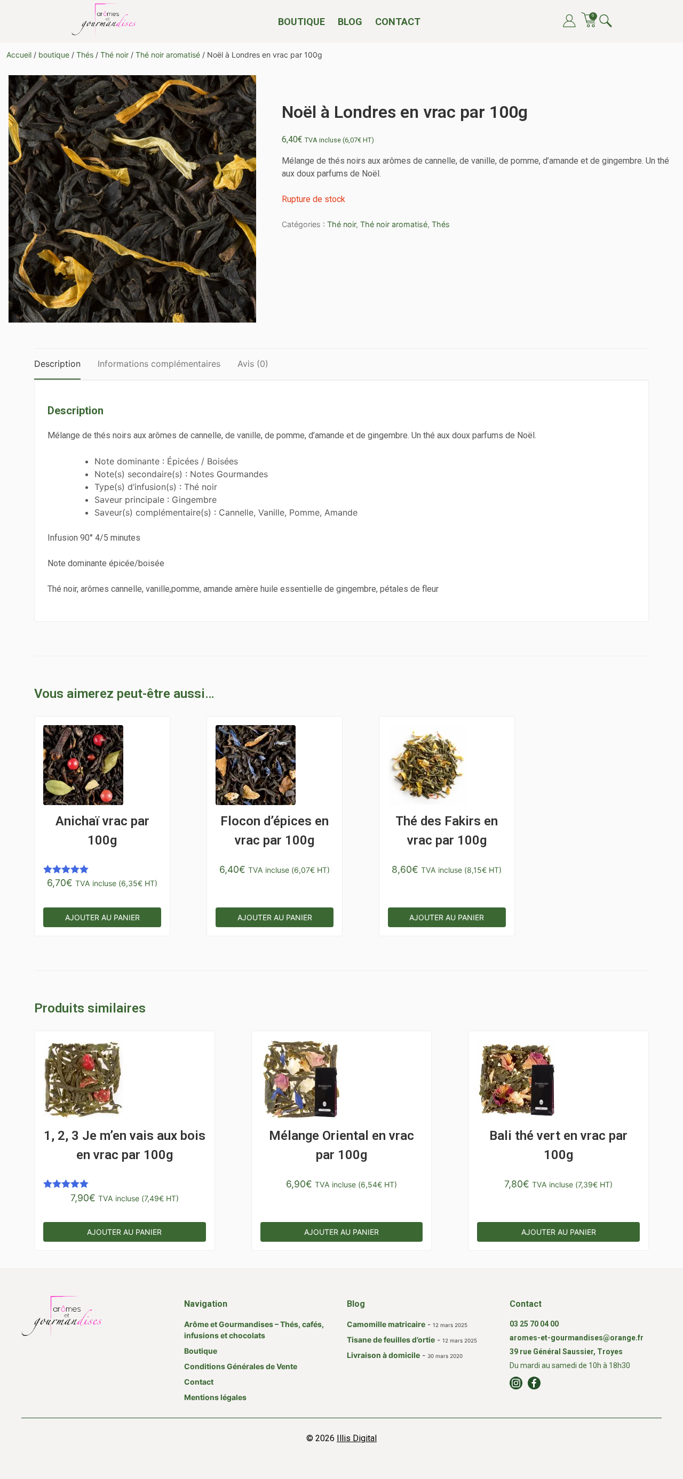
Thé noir (114, 54)
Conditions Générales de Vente (240, 1366)
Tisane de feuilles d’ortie (391, 1339)
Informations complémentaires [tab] (159, 363)
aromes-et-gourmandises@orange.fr (577, 1337)
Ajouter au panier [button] (102, 917)
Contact (397, 21)
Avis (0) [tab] (252, 363)
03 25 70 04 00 (534, 1324)
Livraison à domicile (383, 1355)
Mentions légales (215, 1397)
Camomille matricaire (386, 1324)
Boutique (301, 21)
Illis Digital (357, 1438)
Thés (84, 54)
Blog (350, 21)
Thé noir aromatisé (168, 54)
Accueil (18, 54)
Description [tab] (57, 363)
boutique (53, 54)
